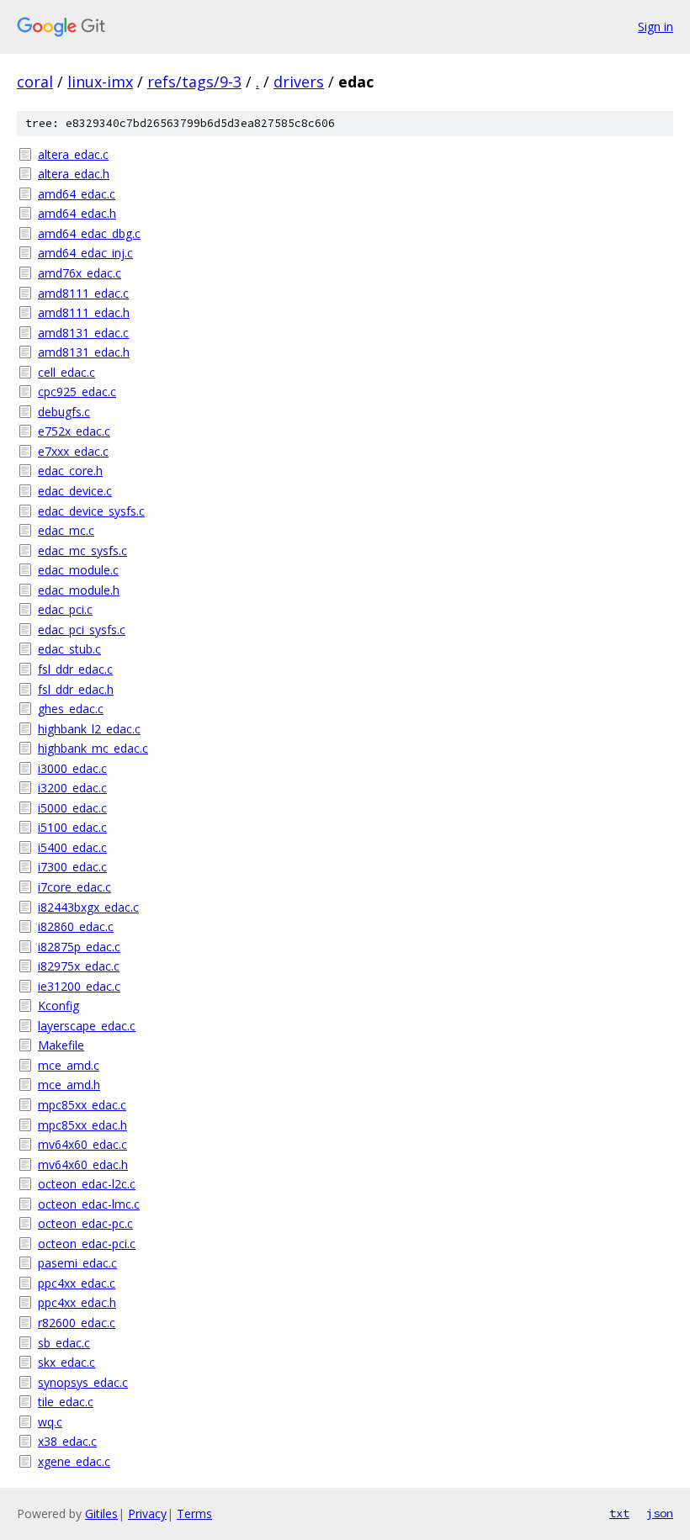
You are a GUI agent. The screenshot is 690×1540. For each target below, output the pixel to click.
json (659, 1513)
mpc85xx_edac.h (82, 1125)
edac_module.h (78, 590)
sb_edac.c (64, 1343)
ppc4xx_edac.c (76, 1283)
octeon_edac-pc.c (85, 1223)
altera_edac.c (73, 154)
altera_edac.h (73, 174)
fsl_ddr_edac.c (75, 669)
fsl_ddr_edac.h (76, 689)
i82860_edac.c (76, 926)
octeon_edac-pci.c (86, 1244)
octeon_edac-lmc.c (89, 1204)
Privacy (147, 1513)
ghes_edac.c (71, 709)
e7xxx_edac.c (73, 451)
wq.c (50, 1422)
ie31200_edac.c (79, 986)
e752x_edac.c (74, 431)
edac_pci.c (65, 609)
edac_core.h (70, 471)
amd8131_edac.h (84, 352)
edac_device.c (75, 491)
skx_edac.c (66, 1362)
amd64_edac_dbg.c (89, 233)
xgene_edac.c (74, 1461)
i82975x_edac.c (78, 966)
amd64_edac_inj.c (85, 253)
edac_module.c (78, 570)
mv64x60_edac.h (83, 1164)
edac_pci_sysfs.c (81, 630)
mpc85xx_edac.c (82, 1105)
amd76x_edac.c (79, 273)
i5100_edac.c (72, 827)
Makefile (61, 1045)
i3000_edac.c (72, 768)
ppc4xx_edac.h (77, 1302)
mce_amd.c (68, 1065)
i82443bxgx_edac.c (88, 907)
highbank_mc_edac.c (93, 748)
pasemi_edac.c (77, 1263)
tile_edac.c (65, 1402)
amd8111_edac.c (83, 293)
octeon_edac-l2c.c (86, 1184)
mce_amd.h (69, 1085)
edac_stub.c (69, 649)
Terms (194, 1513)
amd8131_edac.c (83, 333)
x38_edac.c (67, 1441)
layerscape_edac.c (86, 1026)
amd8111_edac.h (84, 312)
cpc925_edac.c (77, 392)
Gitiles (101, 1513)
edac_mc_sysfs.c (82, 550)
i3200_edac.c (72, 788)
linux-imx (100, 81)
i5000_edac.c (72, 808)
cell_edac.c (66, 372)
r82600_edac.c (76, 1323)
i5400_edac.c (72, 847)
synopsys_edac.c (83, 1382)
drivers (298, 81)
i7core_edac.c (74, 887)
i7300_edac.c (72, 867)
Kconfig (58, 1005)
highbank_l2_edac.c (89, 729)
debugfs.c (64, 412)
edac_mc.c (66, 530)
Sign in (655, 26)
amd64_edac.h (77, 213)
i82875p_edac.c (79, 947)
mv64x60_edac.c (82, 1144)
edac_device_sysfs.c (91, 511)
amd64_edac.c (76, 194)
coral (35, 81)
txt (619, 1513)
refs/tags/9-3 (194, 81)
